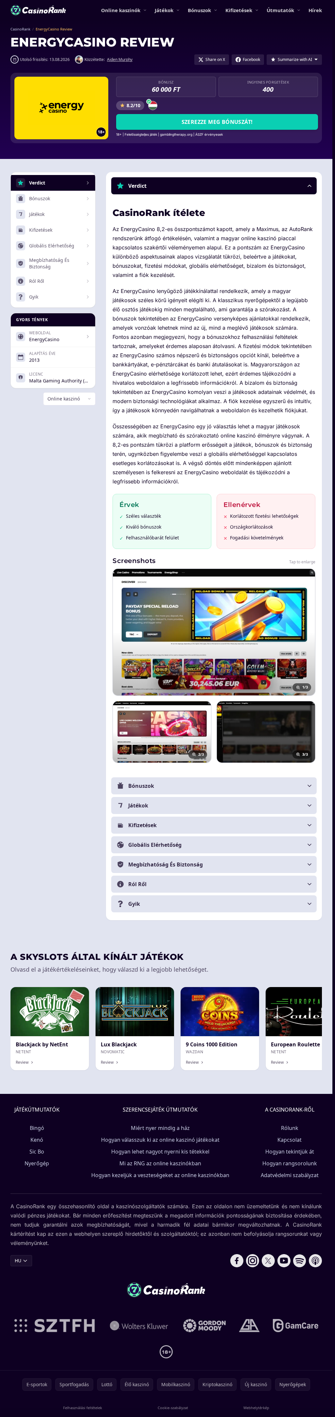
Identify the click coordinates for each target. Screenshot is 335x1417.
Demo (247, 994)
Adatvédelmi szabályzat (290, 1175)
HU (18, 1260)
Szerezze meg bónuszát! (217, 122)
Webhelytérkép (256, 1407)
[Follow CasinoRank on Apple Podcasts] (315, 1260)
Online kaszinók (120, 10)
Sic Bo (36, 1151)
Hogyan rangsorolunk (289, 1163)
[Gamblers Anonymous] (249, 1325)
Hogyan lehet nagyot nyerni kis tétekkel (160, 1151)
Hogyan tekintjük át (289, 1151)
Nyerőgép (37, 1163)
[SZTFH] (54, 1325)
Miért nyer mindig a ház (160, 1128)
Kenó (36, 1139)
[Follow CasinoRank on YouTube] (284, 1260)
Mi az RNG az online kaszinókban (160, 1163)
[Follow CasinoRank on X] (268, 1260)
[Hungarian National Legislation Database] (139, 1325)
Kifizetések (238, 10)
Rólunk (289, 1128)
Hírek (315, 10)
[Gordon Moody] (204, 1325)
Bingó (37, 1128)
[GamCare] (295, 1325)
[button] (214, 185)
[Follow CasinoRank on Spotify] (299, 1260)
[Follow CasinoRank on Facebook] (236, 1260)
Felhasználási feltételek (82, 1407)
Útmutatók (280, 10)
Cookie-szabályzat (173, 1407)
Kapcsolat (289, 1139)
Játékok (164, 10)
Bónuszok (199, 10)
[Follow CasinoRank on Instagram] (252, 1260)
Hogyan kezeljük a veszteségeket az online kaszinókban (160, 1175)
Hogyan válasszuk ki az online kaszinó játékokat (160, 1139)
